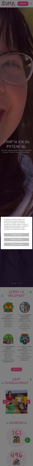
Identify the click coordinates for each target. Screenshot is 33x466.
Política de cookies (19, 229)
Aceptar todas (16, 235)
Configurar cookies (16, 244)
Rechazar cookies (16, 239)
